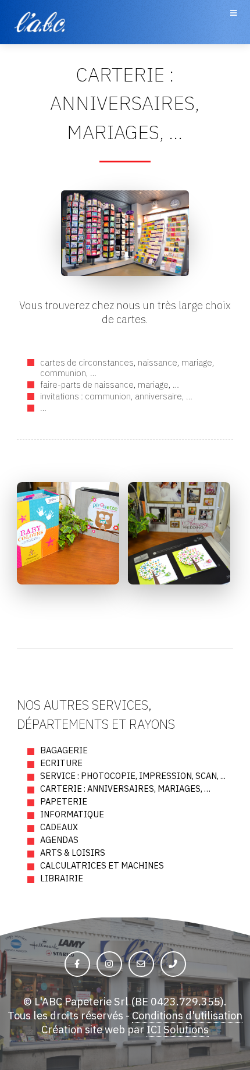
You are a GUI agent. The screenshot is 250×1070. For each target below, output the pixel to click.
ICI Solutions (178, 1029)
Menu (233, 22)
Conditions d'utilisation (187, 1015)
